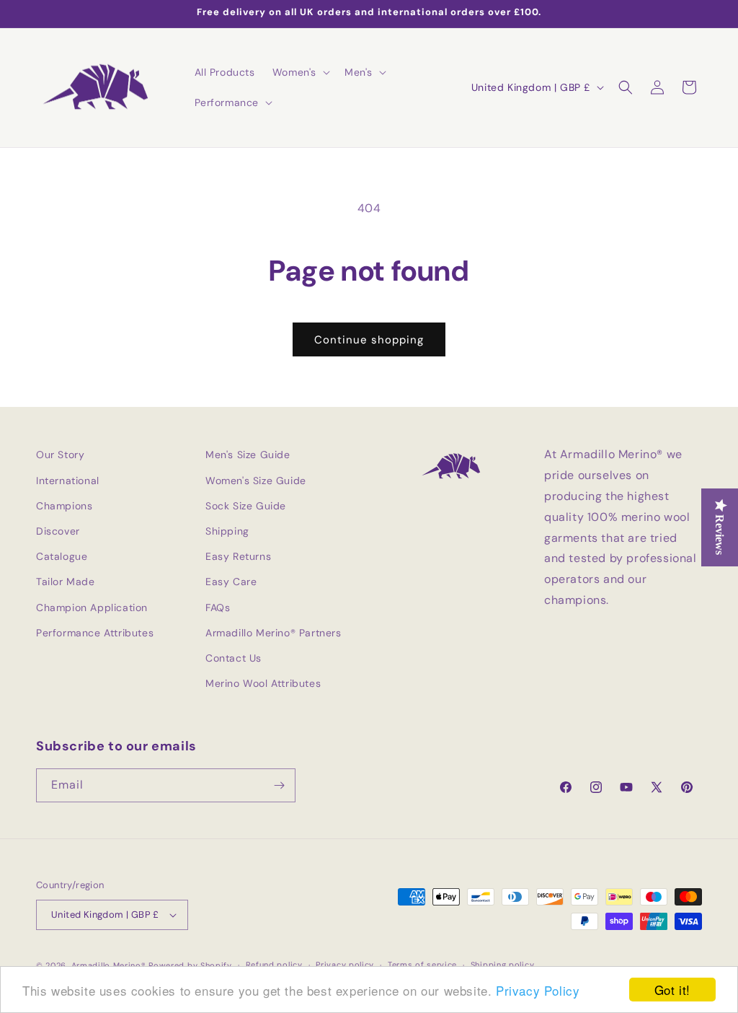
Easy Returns (238, 556)
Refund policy (274, 965)
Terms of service (422, 965)
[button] (300, 72)
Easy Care (231, 581)
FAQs (217, 607)
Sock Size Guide (245, 505)
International (67, 480)
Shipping (227, 531)
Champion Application (92, 607)
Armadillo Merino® (108, 965)
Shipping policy (503, 965)
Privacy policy (345, 965)
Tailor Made (65, 581)
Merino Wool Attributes (263, 683)
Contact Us (233, 658)
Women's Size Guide (255, 480)
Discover (58, 531)
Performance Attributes (95, 632)
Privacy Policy (537, 990)
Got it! (672, 990)
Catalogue (61, 556)
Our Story (60, 454)
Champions (64, 505)
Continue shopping (369, 340)
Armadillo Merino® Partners (273, 632)
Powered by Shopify (190, 965)
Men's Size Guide (247, 454)
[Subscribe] (279, 785)
